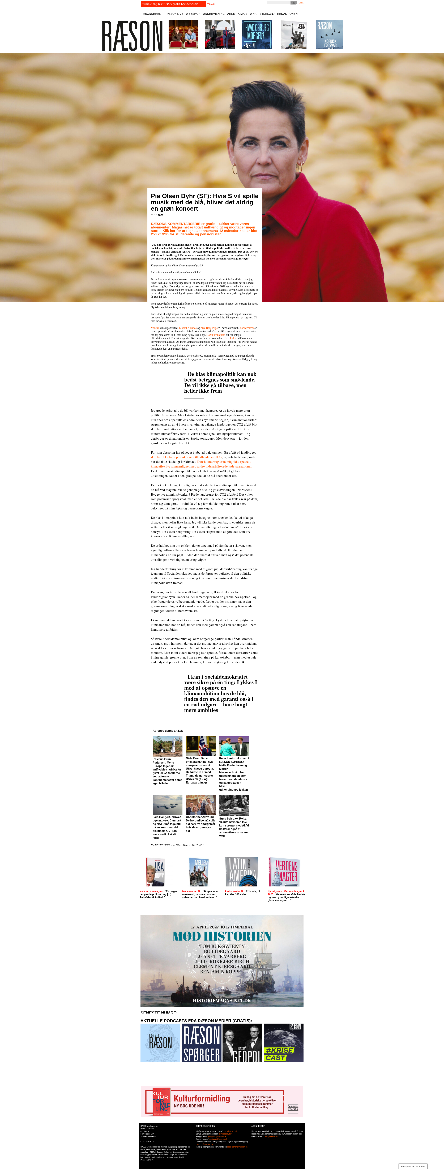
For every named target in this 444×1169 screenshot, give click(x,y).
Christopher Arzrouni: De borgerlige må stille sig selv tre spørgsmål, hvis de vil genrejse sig (201, 824)
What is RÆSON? (262, 13)
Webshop (193, 13)
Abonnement (153, 13)
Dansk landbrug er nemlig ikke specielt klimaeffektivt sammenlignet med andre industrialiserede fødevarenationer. (201, 463)
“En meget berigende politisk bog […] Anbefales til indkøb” (158, 894)
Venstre (155, 328)
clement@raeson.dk (204, 1144)
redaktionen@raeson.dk (237, 1147)
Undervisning (214, 13)
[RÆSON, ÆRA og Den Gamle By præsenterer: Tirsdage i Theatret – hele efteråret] (183, 48)
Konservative (246, 328)
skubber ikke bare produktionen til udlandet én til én (186, 457)
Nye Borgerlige (209, 328)
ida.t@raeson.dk (231, 1131)
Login (301, 2)
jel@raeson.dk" (225, 1134)
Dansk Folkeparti (216, 334)
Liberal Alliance (188, 328)
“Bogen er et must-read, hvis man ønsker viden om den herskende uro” (200, 894)
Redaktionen (287, 13)
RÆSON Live (174, 13)
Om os (242, 13)
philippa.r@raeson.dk (217, 1136)
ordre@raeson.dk (270, 1136)
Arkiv (231, 13)
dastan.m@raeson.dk (218, 1139)
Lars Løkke (231, 338)
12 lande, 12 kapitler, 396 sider (242, 893)
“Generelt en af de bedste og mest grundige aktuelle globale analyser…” (286, 896)
